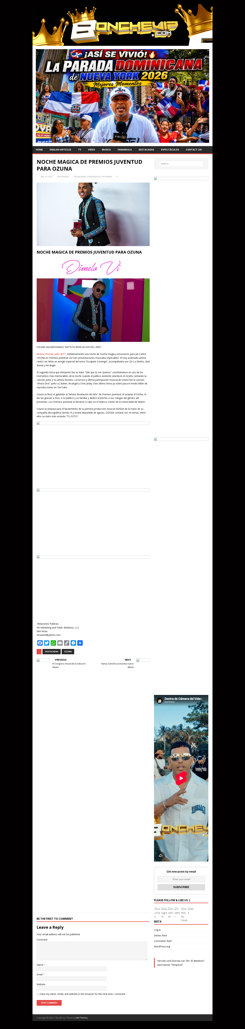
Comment (42, 939)
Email (40, 974)
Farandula (125, 149)
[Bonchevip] (122, 43)
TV (79, 149)
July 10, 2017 (47, 176)
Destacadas (146, 149)
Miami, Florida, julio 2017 (51, 354)
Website (41, 984)
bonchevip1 (63, 176)
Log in (157, 929)
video (91, 149)
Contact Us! (194, 149)
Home (39, 149)
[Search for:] (181, 164)
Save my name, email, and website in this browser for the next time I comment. (83, 994)
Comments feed (163, 941)
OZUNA (68, 651)
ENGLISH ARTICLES (60, 149)
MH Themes (82, 1017)
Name (40, 964)
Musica (106, 149)
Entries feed (160, 935)
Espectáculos (170, 149)
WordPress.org (162, 946)
